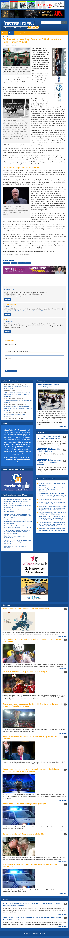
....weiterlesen (62, 426)
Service (23, 33)
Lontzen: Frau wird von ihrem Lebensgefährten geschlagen (17, 510)
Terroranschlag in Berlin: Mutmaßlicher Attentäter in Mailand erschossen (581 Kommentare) (52, 489)
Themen (11, 33)
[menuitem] (4, 33)
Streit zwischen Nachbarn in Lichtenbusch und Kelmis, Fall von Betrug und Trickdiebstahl (18, 526)
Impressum (26, 933)
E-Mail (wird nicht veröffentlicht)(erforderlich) (18, 351)
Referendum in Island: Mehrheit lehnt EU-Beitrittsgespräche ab (17, 387)
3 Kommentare (14, 45)
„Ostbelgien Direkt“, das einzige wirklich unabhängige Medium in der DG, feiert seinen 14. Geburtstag (17, 394)
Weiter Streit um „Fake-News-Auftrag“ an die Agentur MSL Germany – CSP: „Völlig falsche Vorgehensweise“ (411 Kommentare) (52, 508)
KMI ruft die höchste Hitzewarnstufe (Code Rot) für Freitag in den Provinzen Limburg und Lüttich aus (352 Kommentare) (52, 524)
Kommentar (8, 358)
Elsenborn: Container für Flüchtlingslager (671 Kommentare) (52, 484)
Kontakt (29, 33)
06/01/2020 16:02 (9, 321)
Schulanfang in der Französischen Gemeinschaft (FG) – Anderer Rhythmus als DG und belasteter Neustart (17, 515)
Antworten (7, 299)
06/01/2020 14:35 (9, 290)
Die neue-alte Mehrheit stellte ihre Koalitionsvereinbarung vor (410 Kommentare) (52, 513)
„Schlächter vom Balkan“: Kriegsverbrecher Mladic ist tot (18, 401)
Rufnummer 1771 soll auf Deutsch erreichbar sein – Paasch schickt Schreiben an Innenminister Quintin (18, 408)
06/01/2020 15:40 (9, 306)
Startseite (5, 33)
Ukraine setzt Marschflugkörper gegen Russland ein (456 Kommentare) (52, 503)
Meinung (18, 33)
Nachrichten (6, 37)
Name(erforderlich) (10, 344)
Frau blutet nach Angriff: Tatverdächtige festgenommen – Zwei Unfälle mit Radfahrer (17, 500)
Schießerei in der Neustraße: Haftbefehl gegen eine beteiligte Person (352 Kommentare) (52, 529)
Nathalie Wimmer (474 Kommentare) (50, 499)
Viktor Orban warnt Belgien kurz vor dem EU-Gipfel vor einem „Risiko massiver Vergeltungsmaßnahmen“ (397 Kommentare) (52, 518)
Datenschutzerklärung (39, 933)
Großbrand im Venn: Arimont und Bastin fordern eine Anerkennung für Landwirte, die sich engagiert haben (18, 521)
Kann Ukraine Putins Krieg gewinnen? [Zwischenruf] (15, 536)
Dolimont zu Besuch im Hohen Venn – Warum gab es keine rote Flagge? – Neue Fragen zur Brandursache (17, 505)
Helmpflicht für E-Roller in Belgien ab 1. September (15, 415)
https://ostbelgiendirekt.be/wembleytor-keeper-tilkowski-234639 (23, 311)
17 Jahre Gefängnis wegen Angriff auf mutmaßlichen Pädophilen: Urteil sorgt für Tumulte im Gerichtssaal (17, 531)
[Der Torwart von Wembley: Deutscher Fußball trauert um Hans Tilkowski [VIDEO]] (16, 57)
